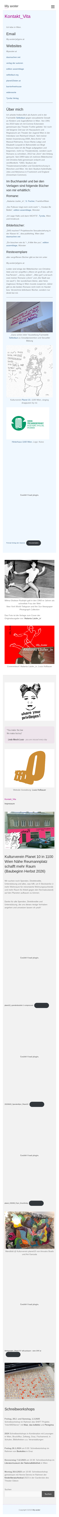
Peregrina (49, 1425)
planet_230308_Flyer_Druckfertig (16, 1203)
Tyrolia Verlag (12, 98)
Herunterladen (34, 543)
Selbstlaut (21, 118)
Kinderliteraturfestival (14, 1478)
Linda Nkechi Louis (16, 739)
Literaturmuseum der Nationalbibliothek (22, 1463)
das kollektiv (34, 1425)
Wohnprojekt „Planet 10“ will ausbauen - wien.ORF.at (23, 1351)
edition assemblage (15, 69)
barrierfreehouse (13, 86)
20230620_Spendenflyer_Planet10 (16, 1104)
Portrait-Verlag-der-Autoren (15, 543)
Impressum (10, 803)
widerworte (11, 92)
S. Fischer (30, 201)
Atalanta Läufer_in (32, 618)
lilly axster (11, 6)
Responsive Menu (52, 6)
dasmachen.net (13, 57)
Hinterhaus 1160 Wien (22, 442)
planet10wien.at (13, 80)
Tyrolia (42, 216)
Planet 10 (26, 400)
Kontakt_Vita (10, 799)
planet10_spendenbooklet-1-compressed (19, 1005)
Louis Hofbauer (39, 790)
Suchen (8, 1489)
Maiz (26, 1425)
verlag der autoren (14, 63)
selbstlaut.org (12, 75)
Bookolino (21, 1451)
